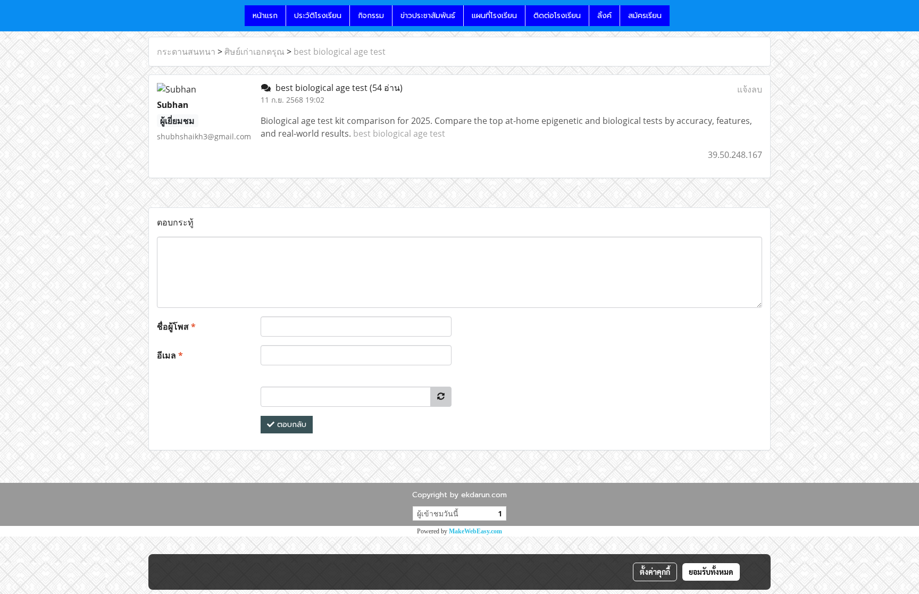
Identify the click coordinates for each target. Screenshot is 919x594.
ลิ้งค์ (604, 15)
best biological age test (340, 51)
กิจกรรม (371, 15)
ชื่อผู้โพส (176, 326)
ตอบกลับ (290, 424)
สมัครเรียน (645, 15)
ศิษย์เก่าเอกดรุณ (254, 51)
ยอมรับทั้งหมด (711, 571)
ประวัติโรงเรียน (317, 15)
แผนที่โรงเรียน (494, 15)
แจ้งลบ (749, 89)
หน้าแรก (265, 15)
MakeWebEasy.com (475, 531)
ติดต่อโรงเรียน (557, 15)
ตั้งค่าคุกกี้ (655, 571)
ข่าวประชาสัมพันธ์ (427, 15)
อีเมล (170, 355)
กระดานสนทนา (186, 51)
